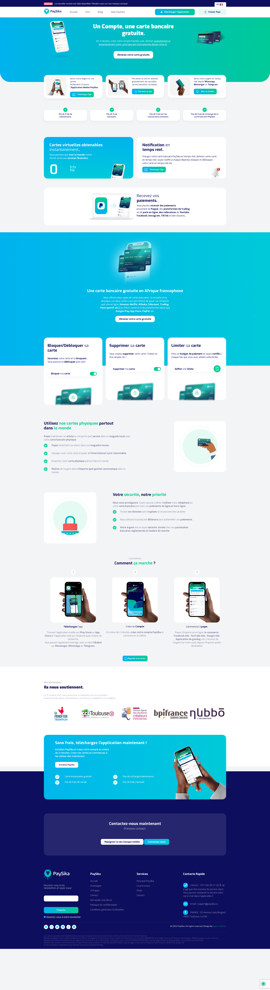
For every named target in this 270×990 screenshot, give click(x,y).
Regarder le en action (136, 658)
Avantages (95, 885)
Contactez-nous (157, 841)
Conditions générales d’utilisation (107, 909)
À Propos (94, 890)
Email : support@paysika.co (204, 903)
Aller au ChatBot (207, 91)
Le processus (143, 885)
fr (217, 4)
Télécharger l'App (84, 94)
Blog (100, 12)
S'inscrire (61, 910)
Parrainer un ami (145, 91)
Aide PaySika (118, 12)
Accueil (73, 12)
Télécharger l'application (176, 12)
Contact (94, 895)
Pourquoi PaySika (145, 881)
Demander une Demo (101, 900)
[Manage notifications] (263, 984)
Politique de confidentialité (103, 904)
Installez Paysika (67, 765)
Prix (88, 12)
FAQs (139, 890)
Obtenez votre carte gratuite (133, 54)
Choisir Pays (214, 12)
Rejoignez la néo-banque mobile (122, 841)
